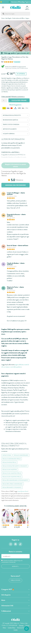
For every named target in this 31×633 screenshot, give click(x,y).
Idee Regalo (8, 18)
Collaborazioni (6, 611)
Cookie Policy (11, 628)
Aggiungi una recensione (15, 185)
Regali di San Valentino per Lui (11, 477)
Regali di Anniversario (21, 455)
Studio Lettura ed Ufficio (18, 18)
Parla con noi (15, 580)
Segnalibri (28, 18)
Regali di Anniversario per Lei (11, 459)
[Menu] (3, 7)
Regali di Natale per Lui (9, 462)
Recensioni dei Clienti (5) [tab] (10, 120)
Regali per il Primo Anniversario (12, 484)
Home (2, 18)
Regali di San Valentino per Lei (11, 473)
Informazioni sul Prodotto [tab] (12, 115)
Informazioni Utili (7, 606)
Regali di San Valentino (9, 469)
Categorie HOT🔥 (7, 589)
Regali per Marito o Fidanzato (11, 487)
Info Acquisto (6, 595)
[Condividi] (28, 23)
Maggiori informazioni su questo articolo (15, 165)
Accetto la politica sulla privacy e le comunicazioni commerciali (11, 561)
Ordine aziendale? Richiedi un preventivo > (13, 97)
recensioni (17, 62)
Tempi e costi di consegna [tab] (11, 124)
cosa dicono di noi (23, 491)
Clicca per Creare (19, 100)
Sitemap (21, 625)
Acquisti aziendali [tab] (8, 133)
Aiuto (3, 600)
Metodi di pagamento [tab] (10, 129)
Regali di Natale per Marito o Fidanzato (14, 466)
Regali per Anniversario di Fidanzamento (15, 480)
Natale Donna (6, 455)
